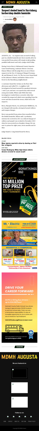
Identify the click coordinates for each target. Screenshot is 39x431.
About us (17, 421)
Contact (10, 421)
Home (5, 421)
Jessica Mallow (9, 19)
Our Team (23, 421)
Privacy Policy (31, 421)
